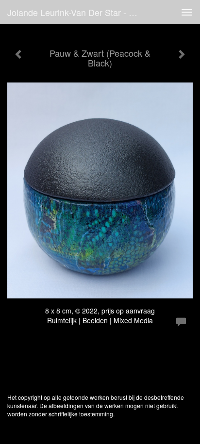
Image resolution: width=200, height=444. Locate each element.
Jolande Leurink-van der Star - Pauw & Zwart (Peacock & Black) (76, 12)
